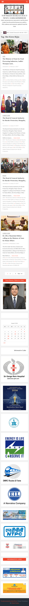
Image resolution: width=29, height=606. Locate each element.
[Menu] (2, 1)
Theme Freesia (15, 603)
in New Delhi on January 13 (14, 141)
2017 (4, 80)
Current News (6, 115)
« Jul (4, 342)
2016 (4, 257)
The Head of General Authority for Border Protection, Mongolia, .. (14, 120)
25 (8, 338)
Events (4, 175)
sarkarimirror (6, 66)
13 (15, 334)
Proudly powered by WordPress (9, 601)
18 (8, 336)
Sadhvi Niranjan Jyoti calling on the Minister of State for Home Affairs (14, 81)
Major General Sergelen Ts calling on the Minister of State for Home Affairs (14, 143)
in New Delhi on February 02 (14, 80)
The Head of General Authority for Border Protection (14, 149)
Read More (17, 138)
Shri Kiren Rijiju (16, 83)
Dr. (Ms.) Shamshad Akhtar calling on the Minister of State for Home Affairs (13, 238)
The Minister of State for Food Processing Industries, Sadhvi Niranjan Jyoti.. (13, 61)
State (4, 56)
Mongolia (17, 145)
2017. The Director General (9, 140)
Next (19, 273)
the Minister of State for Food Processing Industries (13, 85)
